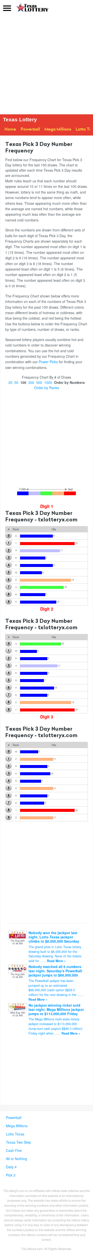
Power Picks (48, 361)
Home (10, 129)
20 (10, 382)
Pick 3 (10, 1175)
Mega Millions (57, 129)
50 (16, 382)
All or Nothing (16, 1158)
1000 (48, 382)
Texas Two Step (18, 1142)
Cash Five (14, 1150)
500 (39, 382)
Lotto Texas (15, 1133)
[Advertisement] (46, 65)
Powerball (30, 129)
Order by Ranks (46, 387)
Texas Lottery (20, 119)
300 (31, 382)
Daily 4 (11, 1166)
